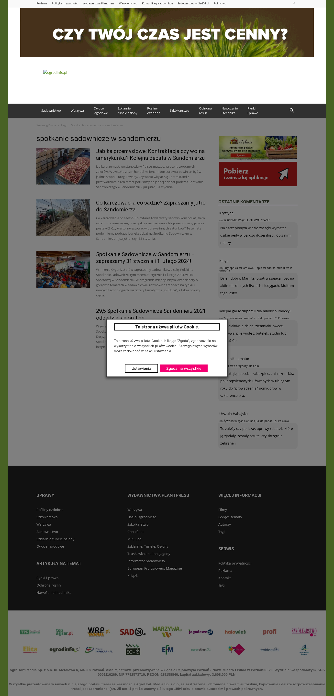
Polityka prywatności (65, 3)
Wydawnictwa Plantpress (98, 3)
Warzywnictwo (128, 3)
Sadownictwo (51, 110)
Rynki (252, 110)
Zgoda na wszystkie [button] (183, 368)
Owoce (101, 110)
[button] (292, 111)
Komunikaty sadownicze (157, 3)
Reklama (41, 3)
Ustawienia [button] (141, 368)
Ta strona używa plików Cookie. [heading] (167, 326)
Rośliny (153, 110)
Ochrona (205, 110)
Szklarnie (127, 110)
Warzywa (77, 110)
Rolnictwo (220, 3)
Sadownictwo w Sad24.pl (193, 3)
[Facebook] (294, 3)
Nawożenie (230, 110)
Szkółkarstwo (179, 110)
